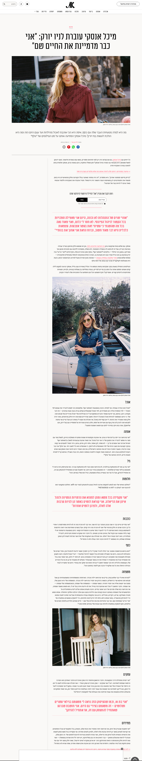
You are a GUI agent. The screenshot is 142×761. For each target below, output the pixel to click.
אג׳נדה (105, 11)
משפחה (59, 11)
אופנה (98, 11)
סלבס (77, 11)
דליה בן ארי (74, 142)
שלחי (81, 200)
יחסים (52, 11)
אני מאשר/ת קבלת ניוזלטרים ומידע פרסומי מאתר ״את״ (90, 204)
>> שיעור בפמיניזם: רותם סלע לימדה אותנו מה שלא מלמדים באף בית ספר (103, 171)
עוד (37, 11)
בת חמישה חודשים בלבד (96, 246)
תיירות (44, 11)
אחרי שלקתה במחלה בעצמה (106, 258)
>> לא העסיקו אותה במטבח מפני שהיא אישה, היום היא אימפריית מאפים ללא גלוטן (100, 749)
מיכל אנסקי (117, 160)
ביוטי (91, 11)
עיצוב (84, 11)
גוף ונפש (68, 11)
